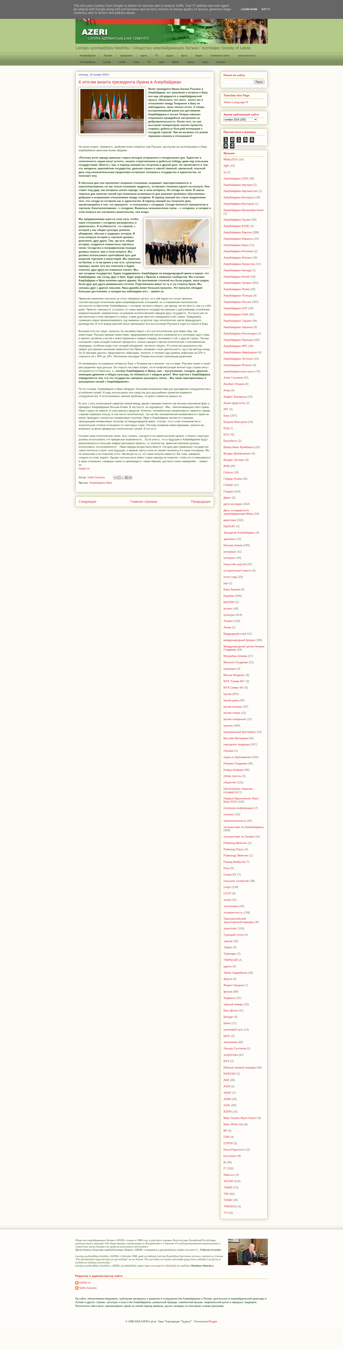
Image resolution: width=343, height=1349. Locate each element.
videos (190, 62)
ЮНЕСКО (230, 1073)
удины (228, 966)
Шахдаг (228, 1016)
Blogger (212, 1321)
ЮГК (226, 1061)
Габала (228, 472)
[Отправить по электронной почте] (115, 477)
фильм (228, 991)
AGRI (227, 1086)
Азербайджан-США (236, 314)
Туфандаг (230, 953)
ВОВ (226, 466)
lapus (205, 62)
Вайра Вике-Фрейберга (239, 447)
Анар (227, 390)
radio (161, 62)
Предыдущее (201, 501)
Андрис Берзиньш (235, 396)
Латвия (108, 55)
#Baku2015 (231, 159)
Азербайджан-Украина (238, 327)
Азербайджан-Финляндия (240, 333)
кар (226, 583)
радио (169, 55)
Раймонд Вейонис (235, 842)
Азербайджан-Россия (237, 301)
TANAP (228, 1187)
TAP (226, 1193)
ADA (226, 1080)
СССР (227, 893)
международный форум (239, 640)
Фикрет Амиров (234, 985)
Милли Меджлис (234, 675)
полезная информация (239, 808)
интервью (230, 551)
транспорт (230, 928)
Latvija (107, 62)
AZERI (228, 1111)
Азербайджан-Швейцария (240, 352)
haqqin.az (84, 468)
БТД (226, 428)
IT (225, 1168)
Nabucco (229, 1174)
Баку (226, 415)
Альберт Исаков (234, 383)
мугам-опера (232, 712)
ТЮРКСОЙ (231, 960)
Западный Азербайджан (239, 532)
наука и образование (237, 757)
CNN (226, 1136)
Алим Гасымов (233, 377)
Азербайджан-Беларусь (239, 197)
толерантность (233, 912)
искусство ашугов (235, 564)
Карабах (229, 595)
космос (228, 608)
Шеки (227, 1023)
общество (230, 782)
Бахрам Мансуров (235, 421)
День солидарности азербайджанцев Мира (238, 512)
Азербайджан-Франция (239, 339)
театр (227, 899)
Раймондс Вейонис (236, 855)
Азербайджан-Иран (100, 482)
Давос (227, 497)
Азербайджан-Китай (237, 276)
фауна (228, 978)
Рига (226, 868)
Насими (229, 750)
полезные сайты (220, 55)
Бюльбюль (230, 440)
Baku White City (233, 1124)
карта (143, 55)
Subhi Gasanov (88, 1287)
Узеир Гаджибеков (235, 972)
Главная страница (143, 501)
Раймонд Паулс (234, 849)
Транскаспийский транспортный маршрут (239, 920)
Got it (265, 9)
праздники (126, 55)
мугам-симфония (235, 719)
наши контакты (246, 55)
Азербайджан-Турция (237, 320)
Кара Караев (232, 589)
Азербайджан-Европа (237, 232)
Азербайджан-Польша (238, 295)
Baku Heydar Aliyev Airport (240, 1117)
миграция (230, 668)
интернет (229, 557)
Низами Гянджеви (235, 763)
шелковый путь (233, 1029)
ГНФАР (228, 485)
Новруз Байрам (234, 769)
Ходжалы (229, 997)
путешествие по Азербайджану (244, 827)
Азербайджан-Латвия (237, 282)
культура (229, 614)
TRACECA (230, 1206)
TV (156, 55)
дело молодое (233, 504)
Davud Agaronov (234, 1149)
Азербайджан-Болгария (239, 203)
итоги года (230, 576)
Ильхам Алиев (233, 545)
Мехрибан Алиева (235, 656)
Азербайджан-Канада (237, 270)
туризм (228, 941)
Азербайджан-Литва (237, 289)
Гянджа (228, 491)
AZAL (227, 1105)
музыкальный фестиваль (240, 731)
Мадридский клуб (235, 633)
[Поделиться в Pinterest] (130, 477)
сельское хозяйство (236, 880)
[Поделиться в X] (123, 477)
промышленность (235, 820)
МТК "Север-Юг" (234, 681)
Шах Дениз (231, 1010)
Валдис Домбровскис (237, 453)
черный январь (233, 1004)
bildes (175, 62)
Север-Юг (230, 874)
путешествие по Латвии (239, 836)
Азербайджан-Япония (238, 365)
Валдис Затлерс (234, 459)
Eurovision (230, 1155)
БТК (226, 434)
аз (225, 172)
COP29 (228, 1143)
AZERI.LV (85, 1282)
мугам (227, 693)
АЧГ (226, 409)
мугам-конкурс (233, 706)
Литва (227, 627)
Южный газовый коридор (240, 1067)
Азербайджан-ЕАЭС (237, 226)
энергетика (231, 1054)
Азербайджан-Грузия (237, 219)
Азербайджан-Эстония (238, 358)
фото (184, 55)
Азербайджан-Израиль (238, 238)
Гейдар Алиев (233, 478)
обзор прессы (232, 776)
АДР (226, 165)
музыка (228, 725)
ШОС (227, 1035)
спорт (227, 887)
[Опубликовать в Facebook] (127, 477)
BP (225, 1130)
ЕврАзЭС (229, 526)
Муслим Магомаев (236, 738)
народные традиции (237, 744)
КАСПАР (229, 602)
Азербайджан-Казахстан (239, 263)
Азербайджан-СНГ (236, 308)
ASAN (227, 1099)
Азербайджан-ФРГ (236, 346)
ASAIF (227, 1092)
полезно (229, 814)
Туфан (228, 947)
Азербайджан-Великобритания (244, 210)
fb (225, 1162)
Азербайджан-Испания (238, 251)
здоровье (229, 538)
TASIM (228, 1200)
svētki (122, 62)
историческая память (237, 570)
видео (198, 55)
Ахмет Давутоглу (234, 403)
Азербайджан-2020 (236, 178)
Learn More (249, 9)
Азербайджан (88, 55)
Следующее (87, 501)
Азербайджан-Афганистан (241, 191)
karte (136, 62)
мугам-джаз (231, 700)
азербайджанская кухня (239, 371)
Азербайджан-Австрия (238, 184)
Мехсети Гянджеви (236, 662)
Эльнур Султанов (235, 1048)
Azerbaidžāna (87, 62)
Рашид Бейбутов (234, 861)
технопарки (231, 906)
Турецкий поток (234, 934)
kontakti (220, 62)
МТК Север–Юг (234, 687)
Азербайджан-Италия (237, 257)
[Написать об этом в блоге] (119, 477)
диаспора (230, 520)
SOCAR (228, 1181)
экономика (230, 1042)
